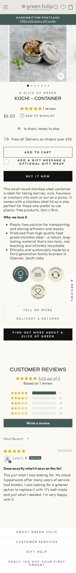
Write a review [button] (38, 423)
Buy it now (38, 176)
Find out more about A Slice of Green (38, 334)
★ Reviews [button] (72, 290)
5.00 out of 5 (49, 378)
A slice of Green (38, 92)
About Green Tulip (37, 532)
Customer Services (37, 541)
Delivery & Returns (38, 318)
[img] (14, 451)
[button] (31, 108)
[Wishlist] (63, 7)
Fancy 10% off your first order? (36, 563)
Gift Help (37, 551)
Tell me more (38, 310)
